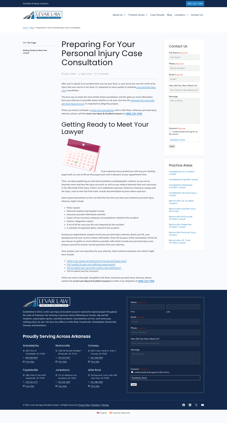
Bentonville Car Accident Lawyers (181, 202)
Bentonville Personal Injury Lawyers (182, 233)
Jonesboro (62, 370)
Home (25, 27)
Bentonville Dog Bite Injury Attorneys (182, 210)
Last (168, 311)
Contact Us (197, 14)
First (133, 311)
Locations (180, 14)
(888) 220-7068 (134, 113)
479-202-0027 (64, 357)
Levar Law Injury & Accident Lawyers (44, 405)
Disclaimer (95, 405)
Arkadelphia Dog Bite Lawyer (183, 179)
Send (172, 146)
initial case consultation (102, 110)
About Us (118, 14)
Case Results (157, 14)
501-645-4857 (64, 382)
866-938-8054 (32, 357)
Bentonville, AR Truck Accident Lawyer (179, 241)
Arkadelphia (31, 345)
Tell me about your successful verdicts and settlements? (94, 267)
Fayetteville (30, 370)
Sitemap (105, 405)
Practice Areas (136, 14)
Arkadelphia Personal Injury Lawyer (183, 194)
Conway (93, 345)
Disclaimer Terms (177, 139)
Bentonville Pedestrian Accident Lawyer (180, 225)
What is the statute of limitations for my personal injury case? (97, 261)
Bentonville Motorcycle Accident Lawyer (180, 217)
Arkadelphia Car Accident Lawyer (182, 172)
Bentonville (62, 345)
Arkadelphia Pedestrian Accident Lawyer (180, 186)
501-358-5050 (97, 357)
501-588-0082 (97, 382)
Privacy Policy (84, 405)
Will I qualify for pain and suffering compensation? (91, 264)
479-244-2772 (32, 382)
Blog (169, 14)
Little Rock (94, 370)
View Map (30, 361)
